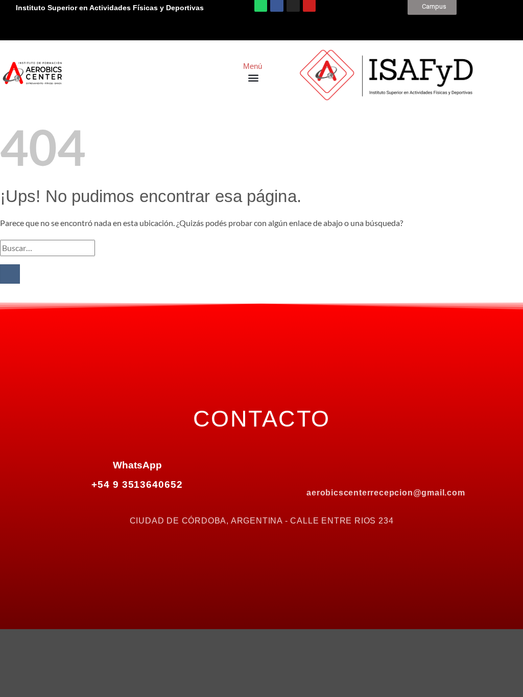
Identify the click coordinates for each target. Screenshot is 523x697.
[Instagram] (386, 466)
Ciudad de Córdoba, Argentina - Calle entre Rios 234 (262, 520)
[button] (253, 77)
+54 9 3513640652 (137, 484)
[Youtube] (429, 466)
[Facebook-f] (343, 466)
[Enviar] (10, 274)
